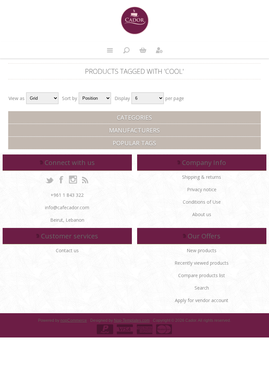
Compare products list (201, 275)
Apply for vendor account (201, 300)
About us (201, 214)
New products (202, 250)
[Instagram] (73, 179)
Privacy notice (202, 189)
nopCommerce (73, 320)
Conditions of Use (202, 202)
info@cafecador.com (67, 207)
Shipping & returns (201, 177)
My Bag (142, 50)
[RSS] (85, 179)
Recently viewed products (202, 263)
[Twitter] (49, 179)
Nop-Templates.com (132, 320)
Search (202, 288)
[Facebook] (61, 179)
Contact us (67, 250)
